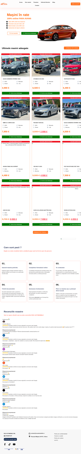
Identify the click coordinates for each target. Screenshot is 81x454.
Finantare (36, 2)
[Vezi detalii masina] (15, 66)
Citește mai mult (32, 418)
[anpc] (20, 449)
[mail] (29, 433)
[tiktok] (9, 444)
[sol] (9, 449)
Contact (37, 5)
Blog (54, 2)
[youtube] (14, 444)
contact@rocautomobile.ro (37, 433)
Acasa (21, 2)
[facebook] (5, 444)
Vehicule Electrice (45, 2)
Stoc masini (28, 2)
